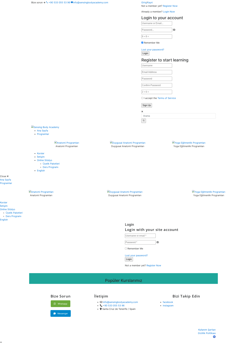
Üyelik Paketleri (51, 163)
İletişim (41, 156)
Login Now (169, 11)
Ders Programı (50, 167)
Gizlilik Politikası (207, 333)
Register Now (170, 5)
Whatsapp (62, 303)
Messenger (62, 313)
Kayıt (150, 2)
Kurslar (40, 153)
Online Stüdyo (44, 160)
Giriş (143, 2)
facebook (168, 302)
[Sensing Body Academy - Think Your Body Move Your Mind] (45, 127)
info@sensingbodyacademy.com (90, 2)
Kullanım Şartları (207, 329)
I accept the (160, 98)
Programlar (43, 134)
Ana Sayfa (42, 130)
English (41, 170)
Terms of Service (167, 98)
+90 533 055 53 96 (59, 2)
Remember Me (152, 42)
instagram (168, 305)
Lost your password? (152, 49)
